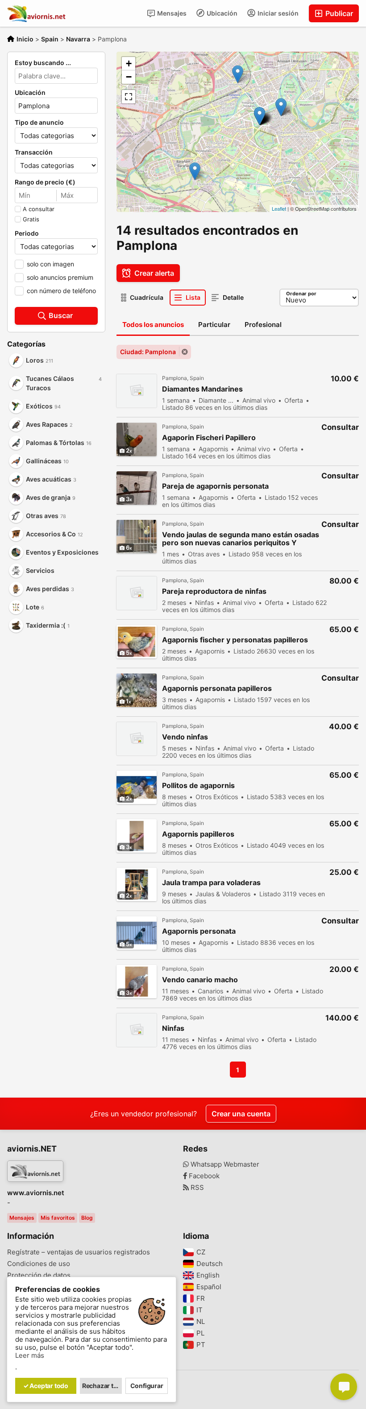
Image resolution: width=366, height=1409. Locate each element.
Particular (214, 324)
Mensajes (171, 13)
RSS (196, 1188)
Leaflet (279, 208)
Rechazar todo (102, 1385)
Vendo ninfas (185, 737)
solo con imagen (50, 264)
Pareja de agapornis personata (215, 486)
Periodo (27, 233)
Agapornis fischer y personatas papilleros (235, 640)
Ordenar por (301, 293)
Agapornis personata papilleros (217, 688)
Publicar (338, 13)
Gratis (31, 219)
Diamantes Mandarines (202, 389)
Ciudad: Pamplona (148, 351)
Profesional (263, 324)
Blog (87, 1217)
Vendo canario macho (200, 980)
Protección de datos (39, 1275)
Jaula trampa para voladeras (211, 882)
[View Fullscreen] (128, 96)
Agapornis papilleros (198, 834)
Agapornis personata (199, 931)
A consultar (38, 209)
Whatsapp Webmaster (224, 1164)
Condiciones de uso (38, 1264)
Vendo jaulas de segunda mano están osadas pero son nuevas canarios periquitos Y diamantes (240, 539)
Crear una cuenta (241, 1113)
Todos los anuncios (153, 324)
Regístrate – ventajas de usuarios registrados (78, 1252)
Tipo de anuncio (39, 122)
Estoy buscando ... (43, 62)
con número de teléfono (61, 290)
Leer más (29, 1356)
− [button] (129, 76)
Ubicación (221, 13)
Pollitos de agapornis (198, 785)
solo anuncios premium (60, 277)
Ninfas (173, 1028)
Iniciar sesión (277, 13)
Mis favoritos (58, 1217)
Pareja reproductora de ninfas (214, 591)
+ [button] (129, 63)
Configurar (146, 1385)
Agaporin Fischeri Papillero (209, 437)
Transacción (34, 152)
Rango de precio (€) (45, 182)
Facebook (203, 1176)
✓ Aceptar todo (45, 1385)
